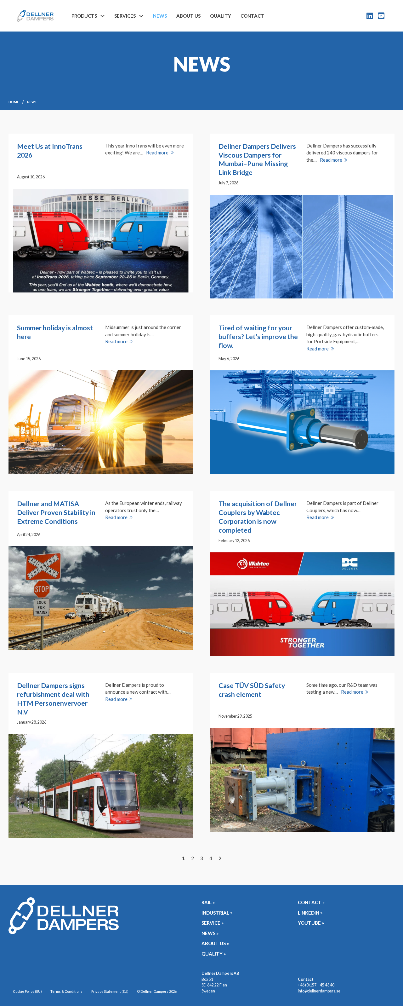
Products (84, 16)
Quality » (214, 954)
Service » (213, 923)
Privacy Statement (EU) (109, 991)
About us (188, 16)
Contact (252, 16)
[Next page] (220, 858)
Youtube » (311, 923)
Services (125, 16)
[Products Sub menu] (102, 16)
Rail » (208, 902)
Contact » (311, 902)
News (160, 16)
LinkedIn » (310, 913)
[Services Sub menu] (141, 16)
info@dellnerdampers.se (319, 991)
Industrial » (217, 913)
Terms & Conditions (66, 991)
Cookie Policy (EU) (27, 991)
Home (14, 102)
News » (210, 933)
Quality (220, 16)
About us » (215, 943)
